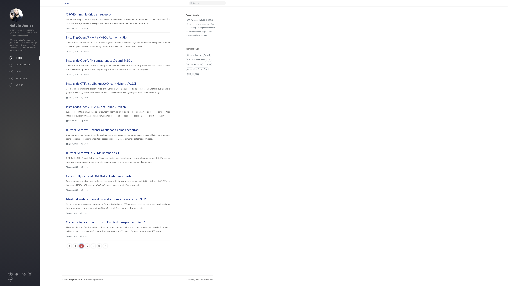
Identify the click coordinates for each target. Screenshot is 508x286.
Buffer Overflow (201, 69)
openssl (208, 64)
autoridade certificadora (196, 60)
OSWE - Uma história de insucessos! (89, 14)
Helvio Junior (21, 25)
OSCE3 (189, 69)
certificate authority (194, 64)
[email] (10, 278)
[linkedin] (17, 273)
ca (209, 60)
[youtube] (24, 273)
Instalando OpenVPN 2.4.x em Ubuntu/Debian (96, 107)
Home (66, 3)
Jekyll (197, 280)
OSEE (197, 74)
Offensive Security (194, 55)
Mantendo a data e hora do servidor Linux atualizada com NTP (106, 199)
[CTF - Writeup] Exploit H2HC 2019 (200, 20)
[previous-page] (69, 246)
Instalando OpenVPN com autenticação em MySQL (99, 60)
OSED (189, 74)
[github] (30, 273)
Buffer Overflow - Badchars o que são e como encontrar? (102, 130)
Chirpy (205, 280)
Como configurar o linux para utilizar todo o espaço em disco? (105, 222)
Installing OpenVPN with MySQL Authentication (97, 37)
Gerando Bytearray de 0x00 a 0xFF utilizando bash (98, 176)
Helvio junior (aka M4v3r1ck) (77, 280)
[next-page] (105, 246)
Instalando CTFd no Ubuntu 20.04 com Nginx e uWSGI (101, 83)
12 (99, 246)
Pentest (207, 55)
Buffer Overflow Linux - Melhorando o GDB (94, 153)
